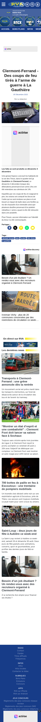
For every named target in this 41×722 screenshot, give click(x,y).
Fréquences (21, 659)
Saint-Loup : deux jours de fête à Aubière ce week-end (19, 532)
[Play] (3, 19)
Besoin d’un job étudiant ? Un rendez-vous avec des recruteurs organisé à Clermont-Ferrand (19, 585)
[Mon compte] (37, 4)
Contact (20, 650)
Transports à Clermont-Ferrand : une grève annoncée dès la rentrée (17, 381)
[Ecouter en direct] (27, 4)
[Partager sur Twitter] (14, 229)
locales (23, 238)
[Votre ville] (22, 4)
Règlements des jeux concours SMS (20, 706)
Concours (20, 684)
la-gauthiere (6, 241)
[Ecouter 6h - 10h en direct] (20, 344)
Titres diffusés (20, 656)
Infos (30, 29)
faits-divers (31, 238)
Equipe (20, 653)
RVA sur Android (20, 694)
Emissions (20, 681)
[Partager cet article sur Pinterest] (20, 229)
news (17, 238)
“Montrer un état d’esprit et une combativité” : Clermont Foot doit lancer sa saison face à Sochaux (20, 431)
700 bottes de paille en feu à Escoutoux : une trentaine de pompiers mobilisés (20, 485)
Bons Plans (18, 29)
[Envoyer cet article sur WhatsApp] (26, 229)
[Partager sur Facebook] (9, 229)
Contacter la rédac (20, 671)
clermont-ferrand (8, 238)
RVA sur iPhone (20, 691)
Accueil (5, 29)
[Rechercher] (32, 4)
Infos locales (20, 668)
